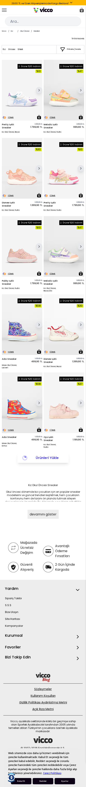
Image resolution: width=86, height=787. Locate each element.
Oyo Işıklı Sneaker (48, 439)
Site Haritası (12, 619)
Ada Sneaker (9, 359)
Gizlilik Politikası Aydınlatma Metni (43, 702)
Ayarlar (64, 781)
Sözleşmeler (43, 689)
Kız (12, 31)
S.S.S (8, 605)
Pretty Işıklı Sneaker (8, 126)
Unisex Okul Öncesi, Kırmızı (9, 444)
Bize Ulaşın (11, 612)
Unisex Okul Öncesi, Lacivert (9, 366)
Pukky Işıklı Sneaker (8, 282)
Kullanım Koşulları (43, 696)
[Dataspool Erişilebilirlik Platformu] (11, 777)
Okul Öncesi (24, 31)
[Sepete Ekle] (39, 117)
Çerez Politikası (52, 773)
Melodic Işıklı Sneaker (51, 126)
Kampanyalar (14, 626)
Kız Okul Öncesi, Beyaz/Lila (50, 289)
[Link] (43, 10)
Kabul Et (21, 781)
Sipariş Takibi (13, 598)
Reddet (43, 781)
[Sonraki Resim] (39, 90)
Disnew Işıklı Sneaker (8, 204)
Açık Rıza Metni (43, 709)
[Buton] (72, 3)
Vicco (4, 31)
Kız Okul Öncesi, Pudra (52, 132)
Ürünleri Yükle (47, 457)
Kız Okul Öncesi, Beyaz (11, 132)
